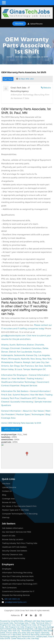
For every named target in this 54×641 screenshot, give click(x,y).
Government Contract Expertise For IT (18, 591)
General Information (39, 375)
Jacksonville (19, 355)
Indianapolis (7, 355)
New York (46, 359)
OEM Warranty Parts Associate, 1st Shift (24, 423)
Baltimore (21, 345)
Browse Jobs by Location (12, 539)
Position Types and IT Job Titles (15, 510)
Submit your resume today (13, 558)
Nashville (25, 359)
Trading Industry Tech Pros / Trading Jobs (19, 543)
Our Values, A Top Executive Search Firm (19, 506)
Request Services (29, 385)
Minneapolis (14, 359)
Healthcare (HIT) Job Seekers (14, 547)
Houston (37, 352)
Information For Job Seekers (14, 391)
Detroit (12, 352)
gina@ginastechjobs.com (13, 335)
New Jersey (36, 359)
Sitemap (5, 517)
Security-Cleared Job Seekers (14, 551)
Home (9, 57)
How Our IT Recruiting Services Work (18, 576)
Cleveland (26, 348)
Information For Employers (14, 375)
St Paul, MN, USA (26, 79)
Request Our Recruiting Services (16, 595)
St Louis (18, 369)
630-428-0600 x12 (12, 599)
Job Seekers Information (12, 528)
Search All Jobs (8, 536)
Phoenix (18, 362)
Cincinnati (15, 348)
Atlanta (4, 345)
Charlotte (39, 345)
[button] (27, 454)
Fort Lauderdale (24, 352)
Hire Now (19, 23)
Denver (4, 352)
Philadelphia (7, 362)
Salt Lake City (38, 362)
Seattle (47, 366)
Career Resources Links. (20, 638)
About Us (5, 378)
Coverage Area (8, 418)
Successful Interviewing (21, 402)
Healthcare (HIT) (28, 398)
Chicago (5, 348)
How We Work (18, 378)
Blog (48, 414)
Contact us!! (5, 634)
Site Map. (35, 638)
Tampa (26, 369)
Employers (6, 569)
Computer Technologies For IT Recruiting (19, 514)
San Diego (15, 366)
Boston (30, 345)
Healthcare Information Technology (18, 382)
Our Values (38, 411)
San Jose (39, 366)
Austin (12, 345)
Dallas (45, 348)
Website (47, 87)
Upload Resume (36, 24)
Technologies (38, 414)
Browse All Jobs (9, 502)
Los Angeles (44, 355)
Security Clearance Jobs (12, 554)
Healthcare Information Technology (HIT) (19, 584)
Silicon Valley (7, 369)
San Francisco (27, 366)
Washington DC (38, 369)
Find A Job (6, 394)
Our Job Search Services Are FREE (16, 532)
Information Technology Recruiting (17, 572)
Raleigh (27, 362)
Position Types (23, 414)
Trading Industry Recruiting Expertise (18, 580)
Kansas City (31, 355)
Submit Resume (21, 394)
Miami (4, 359)
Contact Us (7, 491)
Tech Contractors (9, 588)
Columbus (36, 348)
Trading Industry (35, 378)
